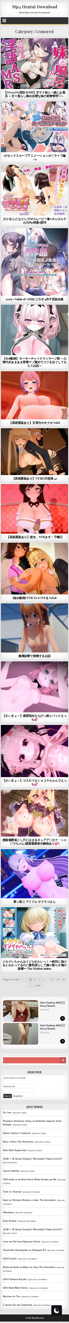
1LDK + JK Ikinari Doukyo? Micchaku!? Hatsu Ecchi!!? (32, 1158)
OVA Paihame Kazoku (15, 1279)
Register (18, 1096)
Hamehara (8, 1212)
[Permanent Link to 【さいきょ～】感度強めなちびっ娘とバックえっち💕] (34, 686)
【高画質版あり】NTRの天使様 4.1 (34, 478)
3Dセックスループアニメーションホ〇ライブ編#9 (35, 157)
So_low (7, 1112)
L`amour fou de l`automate (17, 1305)
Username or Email (14, 1077)
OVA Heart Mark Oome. (15, 1288)
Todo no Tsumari (12, 1191)
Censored (41, 46)
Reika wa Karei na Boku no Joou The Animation (29, 1267)
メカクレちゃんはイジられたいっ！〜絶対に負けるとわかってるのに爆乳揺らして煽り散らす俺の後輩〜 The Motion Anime (34, 965)
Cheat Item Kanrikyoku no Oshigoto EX (24, 1250)
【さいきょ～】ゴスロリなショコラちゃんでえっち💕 (34, 782)
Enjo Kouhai (10, 1221)
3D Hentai (28, 46)
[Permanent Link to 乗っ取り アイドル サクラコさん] (34, 873)
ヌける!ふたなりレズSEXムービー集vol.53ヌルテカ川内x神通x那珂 (34, 220)
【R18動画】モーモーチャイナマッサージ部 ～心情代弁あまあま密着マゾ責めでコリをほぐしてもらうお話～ (34, 362)
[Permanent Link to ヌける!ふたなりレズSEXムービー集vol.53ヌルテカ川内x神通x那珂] (34, 190)
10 (52, 979)
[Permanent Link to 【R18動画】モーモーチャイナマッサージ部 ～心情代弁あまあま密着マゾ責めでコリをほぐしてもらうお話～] (34, 330)
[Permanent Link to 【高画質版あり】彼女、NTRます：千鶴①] (34, 509)
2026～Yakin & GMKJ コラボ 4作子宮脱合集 (34, 299)
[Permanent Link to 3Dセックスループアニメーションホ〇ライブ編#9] (34, 126)
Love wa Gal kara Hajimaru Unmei (21, 1241)
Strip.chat (44, 1009)
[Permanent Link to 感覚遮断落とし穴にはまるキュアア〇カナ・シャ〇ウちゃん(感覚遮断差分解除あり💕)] (34, 813)
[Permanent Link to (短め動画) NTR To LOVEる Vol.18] (34, 568)
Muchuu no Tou (11, 1296)
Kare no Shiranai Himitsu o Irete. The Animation (29, 1200)
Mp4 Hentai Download (34, 6)
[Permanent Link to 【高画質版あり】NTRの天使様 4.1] (34, 451)
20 (58, 979)
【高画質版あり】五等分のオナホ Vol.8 (34, 423)
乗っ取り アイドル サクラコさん (34, 901)
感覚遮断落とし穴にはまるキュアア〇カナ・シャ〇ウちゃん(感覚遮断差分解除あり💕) (34, 841)
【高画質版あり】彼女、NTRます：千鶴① (34, 537)
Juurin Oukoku (11, 1171)
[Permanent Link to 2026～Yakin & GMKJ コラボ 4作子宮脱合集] (34, 262)
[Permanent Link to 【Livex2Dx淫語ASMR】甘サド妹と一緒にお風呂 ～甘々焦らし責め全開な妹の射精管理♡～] (34, 63)
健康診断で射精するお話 (34, 656)
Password (9, 1086)
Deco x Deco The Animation (18, 1141)
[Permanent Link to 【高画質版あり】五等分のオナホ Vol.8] (34, 395)
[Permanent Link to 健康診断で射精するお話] (34, 628)
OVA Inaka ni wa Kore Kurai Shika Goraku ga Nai (29, 1179)
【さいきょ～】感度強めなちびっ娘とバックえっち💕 (34, 717)
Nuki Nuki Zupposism (15, 1150)
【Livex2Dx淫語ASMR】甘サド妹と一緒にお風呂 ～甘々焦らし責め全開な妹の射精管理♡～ (34, 94)
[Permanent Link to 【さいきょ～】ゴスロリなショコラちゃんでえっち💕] (34, 751)
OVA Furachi (10, 1258)
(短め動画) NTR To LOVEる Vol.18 (35, 598)
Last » (39, 985)
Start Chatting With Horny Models (50, 1004)
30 (63, 979)
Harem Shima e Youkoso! (17, 1133)
